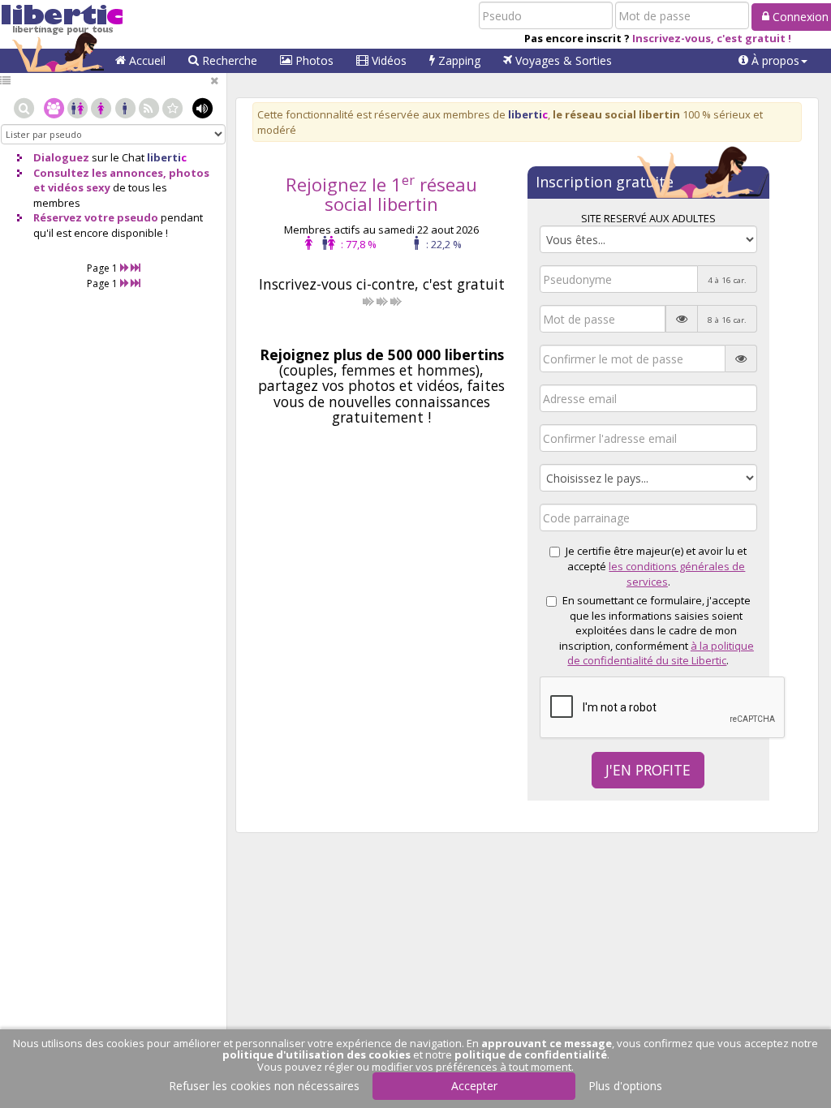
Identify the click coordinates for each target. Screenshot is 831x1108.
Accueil (146, 60)
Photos (313, 60)
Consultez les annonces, (99, 172)
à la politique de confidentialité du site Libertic (660, 653)
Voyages (562, 60)
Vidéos (387, 60)
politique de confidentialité (530, 1054)
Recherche (228, 60)
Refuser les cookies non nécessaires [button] (264, 1085)
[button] (773, 61)
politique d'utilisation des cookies (316, 1054)
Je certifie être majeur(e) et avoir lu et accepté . (656, 565)
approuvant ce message (546, 1043)
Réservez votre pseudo (95, 217)
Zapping (457, 60)
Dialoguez (61, 157)
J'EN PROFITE (648, 769)
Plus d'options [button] (625, 1085)
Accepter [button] (474, 1085)
